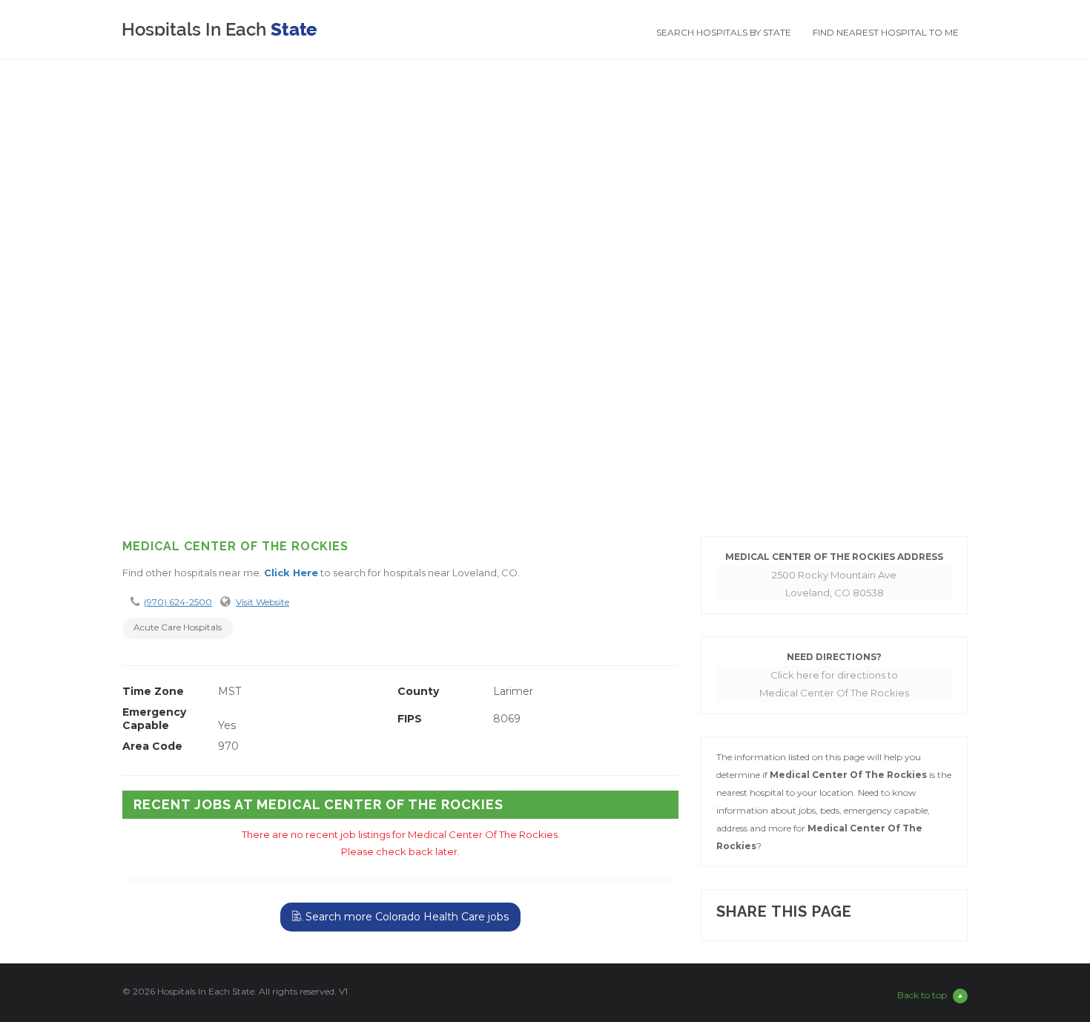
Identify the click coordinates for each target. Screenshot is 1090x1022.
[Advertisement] (545, 406)
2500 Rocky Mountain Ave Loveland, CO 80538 (834, 584)
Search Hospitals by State (723, 32)
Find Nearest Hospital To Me (886, 32)
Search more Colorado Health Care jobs (406, 916)
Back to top (922, 994)
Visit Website (262, 601)
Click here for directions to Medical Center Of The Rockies (834, 684)
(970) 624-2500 (178, 601)
